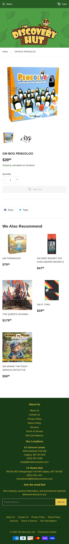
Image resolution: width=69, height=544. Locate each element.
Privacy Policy (35, 419)
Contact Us (34, 414)
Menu (9, 4)
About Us (34, 410)
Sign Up (61, 502)
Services (34, 427)
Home (5, 51)
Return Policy (34, 423)
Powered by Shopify (47, 532)
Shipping (6, 165)
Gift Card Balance (34, 435)
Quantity (6, 174)
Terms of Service (34, 431)
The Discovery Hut (26, 532)
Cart (64, 4)
